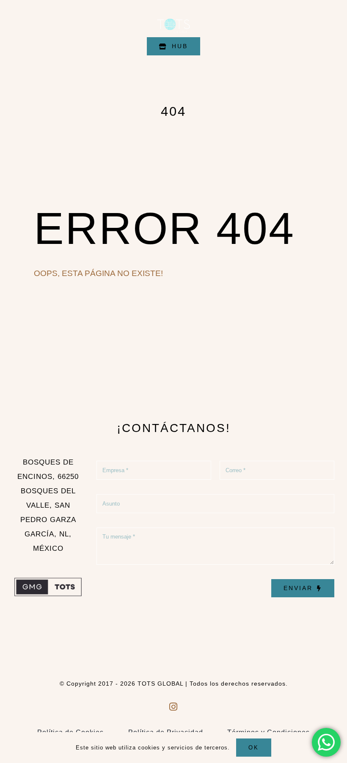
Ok (253, 747)
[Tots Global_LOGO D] (173, 16)
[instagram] (173, 706)
